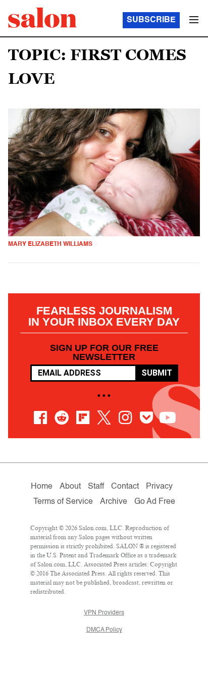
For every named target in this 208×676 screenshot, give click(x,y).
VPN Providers (104, 613)
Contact (125, 487)
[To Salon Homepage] (42, 18)
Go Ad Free (154, 502)
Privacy (159, 487)
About (70, 487)
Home (42, 487)
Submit (156, 373)
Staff (96, 487)
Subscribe (151, 20)
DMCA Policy (104, 630)
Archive (113, 502)
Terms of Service (63, 502)
